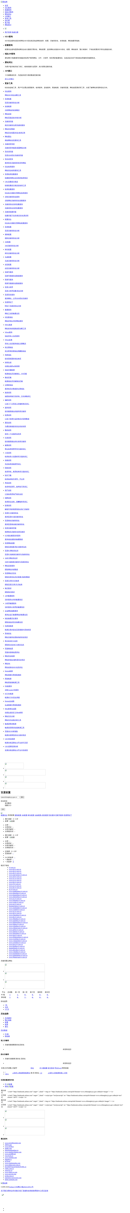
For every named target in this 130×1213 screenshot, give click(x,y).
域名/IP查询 (9, 12)
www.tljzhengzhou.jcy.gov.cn (18, 937)
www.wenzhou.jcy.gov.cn (17, 942)
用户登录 (8, 32)
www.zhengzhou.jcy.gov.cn (18, 897)
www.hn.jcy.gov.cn (15, 917)
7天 (6, 1005)
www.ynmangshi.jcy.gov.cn (18, 941)
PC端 (7, 1034)
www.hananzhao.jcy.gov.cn (18, 895)
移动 (7, 1086)
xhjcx (7, 1074)
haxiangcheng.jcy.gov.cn (17, 906)
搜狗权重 (18, 815)
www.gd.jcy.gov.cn (15, 877)
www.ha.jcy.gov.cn (15, 882)
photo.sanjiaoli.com (11, 1179)
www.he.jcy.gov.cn (15, 888)
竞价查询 (51, 815)
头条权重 (38, 815)
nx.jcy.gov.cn (13, 889)
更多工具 (8, 18)
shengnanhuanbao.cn (11, 1150)
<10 (41, 1073)
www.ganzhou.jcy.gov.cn (17, 920)
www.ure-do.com (10, 1174)
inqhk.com (8, 1148)
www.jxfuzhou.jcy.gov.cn (17, 926)
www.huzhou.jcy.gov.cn (17, 946)
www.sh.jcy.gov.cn (15, 871)
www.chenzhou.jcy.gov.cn (17, 915)
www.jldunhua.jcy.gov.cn (17, 919)
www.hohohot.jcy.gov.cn (17, 900)
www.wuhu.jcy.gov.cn (16, 902)
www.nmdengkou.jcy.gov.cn (18, 891)
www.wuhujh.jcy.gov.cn (17, 909)
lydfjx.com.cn (9, 1168)
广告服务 (24, 1191)
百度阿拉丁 (68, 815)
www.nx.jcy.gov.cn (15, 898)
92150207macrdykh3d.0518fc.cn (15, 1167)
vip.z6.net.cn (9, 1156)
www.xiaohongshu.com (12, 1163)
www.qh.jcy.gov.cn (15, 913)
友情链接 (31, 1191)
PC (6, 1084)
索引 (6, 1026)
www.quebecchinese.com (13, 1152)
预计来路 (8, 1020)
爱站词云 (8, 14)
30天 (6, 1007)
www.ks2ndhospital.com (13, 1143)
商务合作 (11, 1191)
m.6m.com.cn (9, 1176)
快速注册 (15, 32)
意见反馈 (45, 1191)
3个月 (7, 1009)
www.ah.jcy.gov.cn (15, 873)
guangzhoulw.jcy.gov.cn (16, 948)
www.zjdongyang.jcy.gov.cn (18, 928)
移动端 (7, 1036)
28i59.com (8, 1145)
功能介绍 (17, 1191)
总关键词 (8, 1018)
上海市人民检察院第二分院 (57, 1073)
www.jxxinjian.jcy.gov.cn (17, 939)
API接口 (8, 16)
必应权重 (44, 815)
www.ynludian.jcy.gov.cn (17, 952)
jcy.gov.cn (12, 867)
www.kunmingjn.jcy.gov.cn (18, 953)
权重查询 (8, 10)
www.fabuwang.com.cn (12, 1165)
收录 (6, 1024)
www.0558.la (9, 1146)
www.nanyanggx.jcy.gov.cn (18, 875)
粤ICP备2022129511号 (25, 1187)
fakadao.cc (8, 1159)
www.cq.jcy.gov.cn (15, 880)
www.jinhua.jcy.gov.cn (16, 924)
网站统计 (8, 25)
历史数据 (4, 1030)
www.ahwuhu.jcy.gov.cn (17, 950)
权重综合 (4, 815)
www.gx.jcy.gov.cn (15, 878)
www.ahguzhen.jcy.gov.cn (17, 933)
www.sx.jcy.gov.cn (15, 886)
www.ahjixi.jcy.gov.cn (16, 930)
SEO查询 (8, 8)
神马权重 (31, 815)
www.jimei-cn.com (11, 1172)
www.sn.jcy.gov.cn (15, 904)
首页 (6, 5)
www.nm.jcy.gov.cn (15, 935)
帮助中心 (38, 1191)
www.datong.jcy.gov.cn (16, 931)
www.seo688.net (10, 1154)
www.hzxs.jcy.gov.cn (16, 944)
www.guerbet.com (11, 1157)
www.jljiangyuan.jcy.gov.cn (18, 957)
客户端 (7, 23)
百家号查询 (59, 815)
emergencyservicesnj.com (13, 1178)
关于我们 (4, 1191)
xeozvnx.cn (8, 1170)
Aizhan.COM (13, 1187)
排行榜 (7, 20)
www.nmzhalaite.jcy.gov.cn (18, 908)
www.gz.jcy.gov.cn (15, 911)
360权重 (24, 815)
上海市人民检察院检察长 (21, 1073)
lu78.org (7, 1161)
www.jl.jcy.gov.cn (15, 884)
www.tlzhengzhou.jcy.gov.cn (18, 922)
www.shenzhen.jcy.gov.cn (17, 893)
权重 (6, 1022)
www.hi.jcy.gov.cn (15, 869)
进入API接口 (9, 79)
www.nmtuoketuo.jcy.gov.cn (18, 955)
